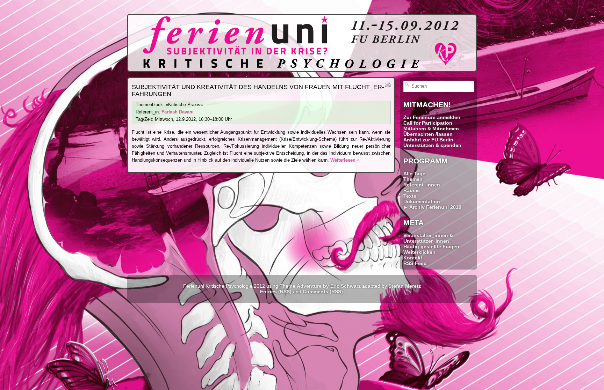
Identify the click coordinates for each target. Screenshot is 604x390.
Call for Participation (427, 123)
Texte (409, 196)
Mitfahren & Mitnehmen (431, 128)
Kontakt (412, 257)
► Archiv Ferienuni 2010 (432, 207)
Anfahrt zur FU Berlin (428, 139)
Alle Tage (414, 173)
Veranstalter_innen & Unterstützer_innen (428, 238)
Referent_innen (421, 184)
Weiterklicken (419, 252)
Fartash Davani (177, 112)
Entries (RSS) (276, 291)
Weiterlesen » (344, 160)
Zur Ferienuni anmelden (431, 117)
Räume (411, 190)
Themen (413, 179)
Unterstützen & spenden (432, 145)
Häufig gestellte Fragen (431, 246)
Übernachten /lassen (428, 134)
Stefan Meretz (404, 286)
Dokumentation (421, 201)
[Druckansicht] (387, 85)
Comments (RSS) (323, 291)
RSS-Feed (415, 263)
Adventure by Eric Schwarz (329, 286)
